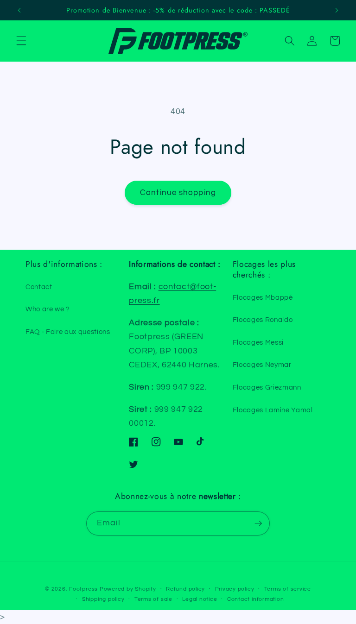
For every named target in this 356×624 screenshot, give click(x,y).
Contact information (255, 599)
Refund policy (185, 589)
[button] (21, 41)
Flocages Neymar (262, 364)
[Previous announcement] (19, 10)
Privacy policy (234, 589)
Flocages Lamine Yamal (273, 410)
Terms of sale (153, 599)
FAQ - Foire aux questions (67, 331)
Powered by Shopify (128, 589)
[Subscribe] (258, 523)
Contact (38, 286)
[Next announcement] (336, 10)
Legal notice (199, 599)
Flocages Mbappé (263, 297)
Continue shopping (178, 192)
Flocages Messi (258, 342)
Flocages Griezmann (267, 387)
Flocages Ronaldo (263, 319)
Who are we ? (47, 309)
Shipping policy (103, 599)
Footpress (83, 589)
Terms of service (287, 589)
